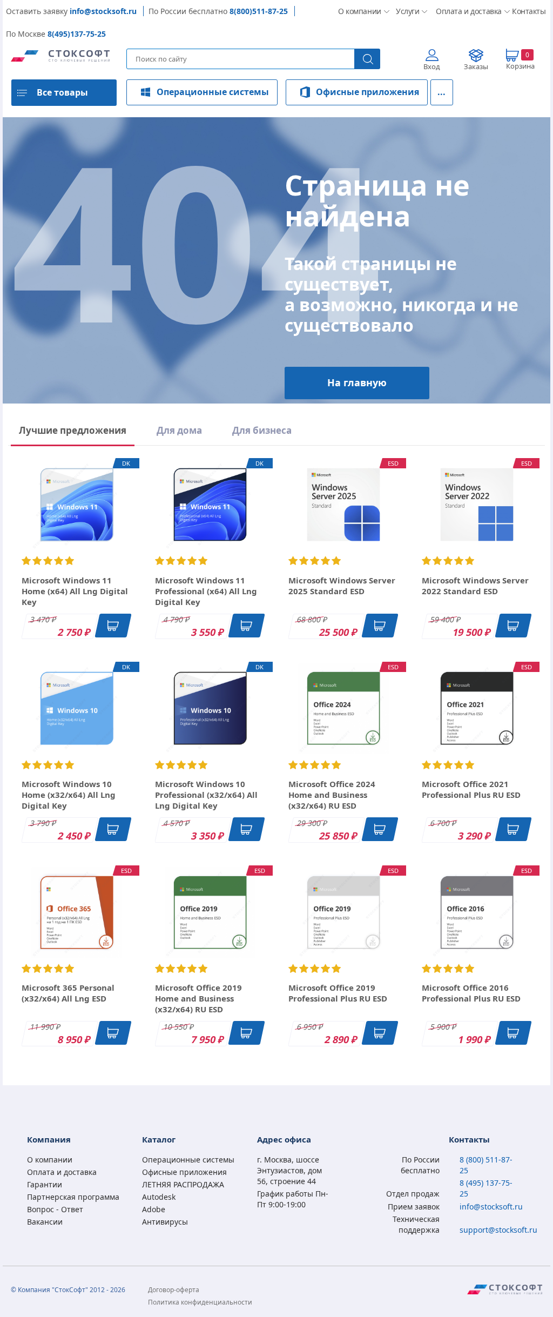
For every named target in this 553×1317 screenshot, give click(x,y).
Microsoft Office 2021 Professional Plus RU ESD (471, 789)
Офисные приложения (367, 92)
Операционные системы (213, 92)
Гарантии (44, 1184)
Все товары (62, 92)
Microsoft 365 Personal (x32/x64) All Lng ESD (68, 993)
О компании (358, 11)
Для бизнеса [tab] (262, 430)
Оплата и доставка (465, 11)
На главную (357, 382)
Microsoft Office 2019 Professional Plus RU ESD (337, 993)
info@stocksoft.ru (103, 11)
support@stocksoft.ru (498, 1230)
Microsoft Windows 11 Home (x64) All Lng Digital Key (75, 591)
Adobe (153, 1209)
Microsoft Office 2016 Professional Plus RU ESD (471, 993)
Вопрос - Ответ (55, 1209)
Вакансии (45, 1222)
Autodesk (159, 1197)
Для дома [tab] (179, 430)
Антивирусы (165, 1222)
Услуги (407, 11)
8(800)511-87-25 (259, 11)
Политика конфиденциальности (200, 1302)
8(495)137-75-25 (77, 34)
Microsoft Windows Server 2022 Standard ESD (475, 585)
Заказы (476, 66)
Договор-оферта (173, 1289)
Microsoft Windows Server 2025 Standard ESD (341, 585)
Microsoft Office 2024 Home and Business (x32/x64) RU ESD (331, 794)
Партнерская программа (73, 1197)
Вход (431, 66)
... (441, 92)
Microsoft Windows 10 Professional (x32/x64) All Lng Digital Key (206, 794)
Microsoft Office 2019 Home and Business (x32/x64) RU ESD (198, 998)
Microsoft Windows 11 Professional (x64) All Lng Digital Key (206, 591)
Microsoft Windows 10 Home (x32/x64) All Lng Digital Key (69, 794)
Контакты (527, 11)
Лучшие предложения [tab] (72, 430)
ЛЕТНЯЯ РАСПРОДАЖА (183, 1184)
